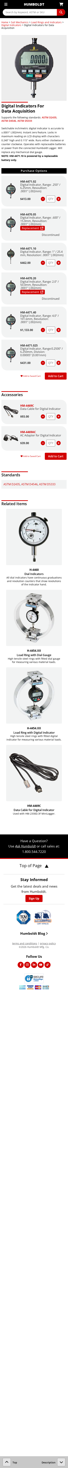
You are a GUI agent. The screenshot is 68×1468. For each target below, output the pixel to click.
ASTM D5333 (24, 120)
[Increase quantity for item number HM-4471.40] (58, 330)
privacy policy (48, 943)
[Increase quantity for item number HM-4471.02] (58, 199)
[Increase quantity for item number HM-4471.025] (58, 363)
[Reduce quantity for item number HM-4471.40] (43, 330)
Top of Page (31, 865)
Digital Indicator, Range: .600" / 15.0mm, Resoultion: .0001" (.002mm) (40, 221)
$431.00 (25, 363)
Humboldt (34, 4)
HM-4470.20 (28, 278)
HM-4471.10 (28, 248)
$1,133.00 (26, 330)
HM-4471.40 (28, 312)
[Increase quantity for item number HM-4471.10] (58, 263)
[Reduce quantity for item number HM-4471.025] (43, 363)
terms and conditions (24, 943)
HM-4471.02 (28, 181)
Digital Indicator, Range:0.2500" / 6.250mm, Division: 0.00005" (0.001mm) (41, 352)
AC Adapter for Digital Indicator (40, 435)
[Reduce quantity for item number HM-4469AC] (43, 443)
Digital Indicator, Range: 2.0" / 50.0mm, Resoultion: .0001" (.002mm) (39, 285)
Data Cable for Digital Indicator (40, 409)
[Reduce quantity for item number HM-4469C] (43, 416)
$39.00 (24, 443)
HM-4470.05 (28, 214)
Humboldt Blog (32, 933)
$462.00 (25, 263)
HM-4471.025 (29, 345)
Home (4, 22)
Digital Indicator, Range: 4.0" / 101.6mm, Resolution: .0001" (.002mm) (39, 319)
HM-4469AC (28, 432)
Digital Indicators (11, 25)
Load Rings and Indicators (46, 22)
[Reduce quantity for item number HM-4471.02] (43, 199)
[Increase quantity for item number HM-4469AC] (58, 443)
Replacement (30, 228)
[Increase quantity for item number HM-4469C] (58, 416)
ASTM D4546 (8, 120)
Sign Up (34, 898)
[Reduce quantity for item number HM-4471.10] (43, 263)
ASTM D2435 (49, 117)
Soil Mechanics (19, 22)
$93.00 (24, 416)
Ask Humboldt (25, 846)
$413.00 (25, 199)
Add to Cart (55, 376)
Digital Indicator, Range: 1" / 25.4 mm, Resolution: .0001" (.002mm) (41, 253)
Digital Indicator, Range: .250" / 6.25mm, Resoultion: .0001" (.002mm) (40, 188)
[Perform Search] (61, 12)
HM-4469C (27, 406)
